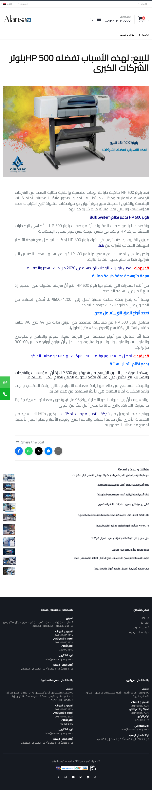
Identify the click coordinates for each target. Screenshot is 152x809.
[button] (91, 19)
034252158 (66, 723)
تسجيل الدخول (141, 627)
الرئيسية (145, 34)
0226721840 (66, 649)
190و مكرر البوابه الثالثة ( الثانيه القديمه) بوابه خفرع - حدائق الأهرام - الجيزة (117, 694)
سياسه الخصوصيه (139, 632)
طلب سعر (24, 4)
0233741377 (142, 719)
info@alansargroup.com (59, 659)
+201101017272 (64, 635)
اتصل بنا (145, 622)
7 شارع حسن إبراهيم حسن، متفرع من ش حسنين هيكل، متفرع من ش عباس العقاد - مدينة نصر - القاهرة (38, 624)
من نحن (145, 617)
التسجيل (143, 4)
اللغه (9, 4)
